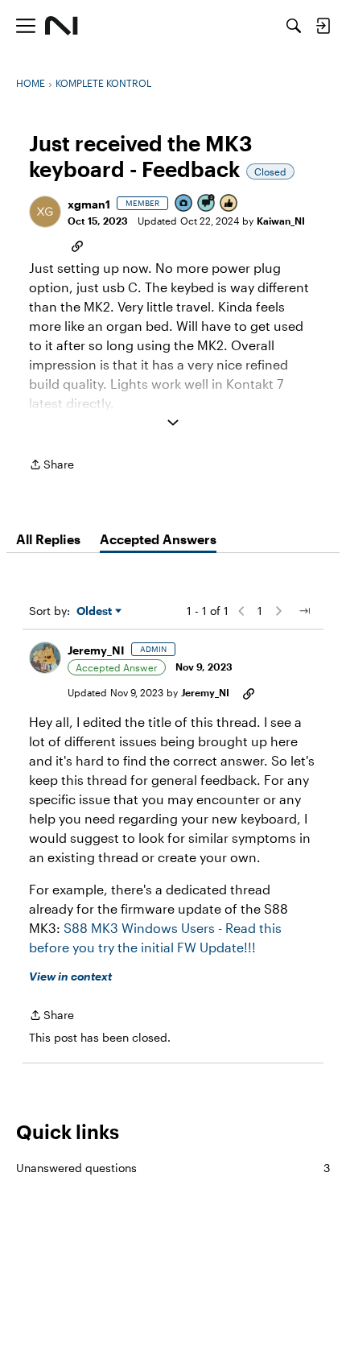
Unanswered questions (173, 1168)
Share (51, 465)
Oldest (95, 611)
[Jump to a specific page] (304, 611)
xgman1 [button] (89, 204)
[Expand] (173, 422)
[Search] (293, 26)
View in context (70, 976)
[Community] (61, 25)
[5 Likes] (229, 204)
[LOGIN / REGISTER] (322, 26)
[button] (45, 212)
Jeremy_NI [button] (96, 650)
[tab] (48, 539)
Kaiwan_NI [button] (281, 220)
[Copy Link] (77, 244)
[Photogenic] (184, 204)
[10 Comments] (206, 204)
